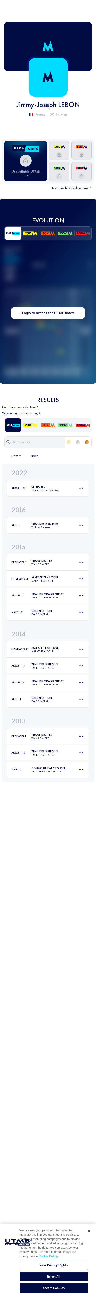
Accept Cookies (54, 1288)
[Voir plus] (81, 488)
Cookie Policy (48, 1256)
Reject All (53, 1276)
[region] (48, 1259)
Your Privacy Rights (53, 1265)
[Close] (89, 1231)
